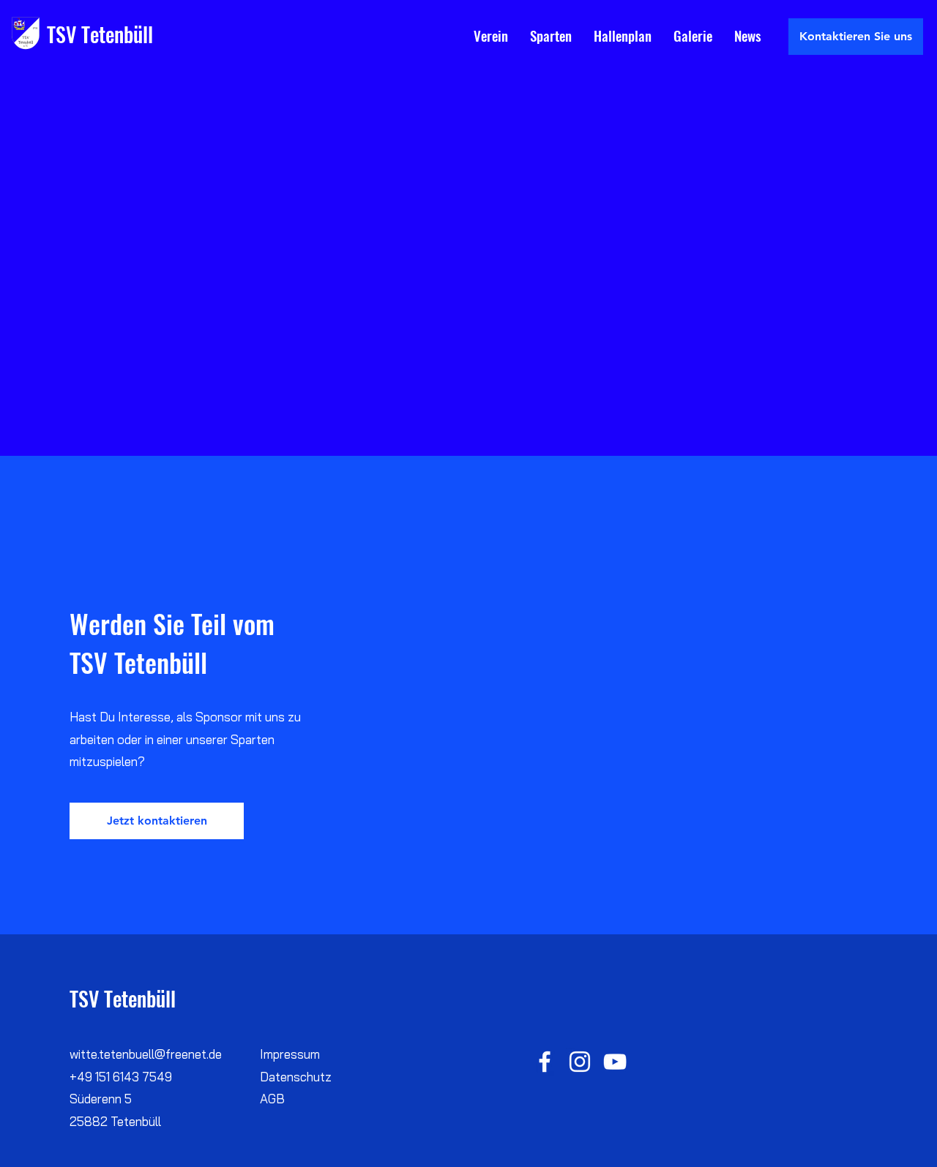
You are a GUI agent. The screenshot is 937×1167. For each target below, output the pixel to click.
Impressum (290, 1054)
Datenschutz (296, 1076)
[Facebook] (545, 1062)
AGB (272, 1098)
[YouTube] (615, 1062)
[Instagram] (580, 1062)
